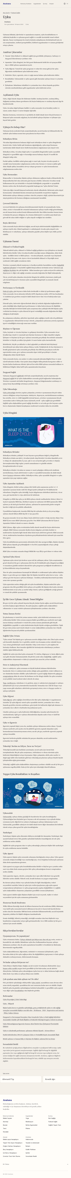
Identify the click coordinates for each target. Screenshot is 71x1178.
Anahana (7, 4)
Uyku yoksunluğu (9, 393)
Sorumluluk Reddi (31, 1156)
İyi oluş (45, 3)
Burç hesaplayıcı (8, 1149)
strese (5, 384)
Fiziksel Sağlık (15, 13)
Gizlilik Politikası (31, 1149)
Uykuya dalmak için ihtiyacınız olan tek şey (35, 939)
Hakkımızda (29, 1139)
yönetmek (51, 683)
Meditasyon (29, 1122)
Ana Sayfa (6, 13)
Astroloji (5, 1122)
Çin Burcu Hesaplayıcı (10, 1153)
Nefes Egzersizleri (31, 1125)
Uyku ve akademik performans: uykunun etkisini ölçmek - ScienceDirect (29, 1031)
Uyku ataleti (36, 983)
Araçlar (51, 3)
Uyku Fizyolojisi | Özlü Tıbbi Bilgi (15, 999)
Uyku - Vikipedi (8, 1004)
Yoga (4, 683)
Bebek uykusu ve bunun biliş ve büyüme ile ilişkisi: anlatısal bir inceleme (29, 1039)
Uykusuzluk (7, 817)
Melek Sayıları (7, 1118)
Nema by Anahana (26, 3)
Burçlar (5, 1125)
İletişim (28, 1146)
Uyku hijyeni (7, 700)
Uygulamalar (37, 3)
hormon (10, 475)
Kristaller (6, 1132)
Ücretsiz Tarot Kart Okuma (11, 1156)
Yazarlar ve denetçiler (32, 1143)
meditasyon (11, 683)
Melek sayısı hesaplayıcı (11, 1139)
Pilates (28, 1128)
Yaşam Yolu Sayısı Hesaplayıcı (12, 1143)
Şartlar (28, 1153)
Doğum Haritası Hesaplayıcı (12, 1146)
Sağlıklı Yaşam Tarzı (54, 1125)
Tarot (4, 1128)
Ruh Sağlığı (51, 1118)
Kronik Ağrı (50, 1079)
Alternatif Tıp (8, 1079)
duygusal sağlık (8, 378)
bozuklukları (19, 991)
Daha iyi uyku (8, 291)
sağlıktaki (20, 376)
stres (35, 683)
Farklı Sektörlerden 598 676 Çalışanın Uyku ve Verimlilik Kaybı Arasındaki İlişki (31, 1035)
